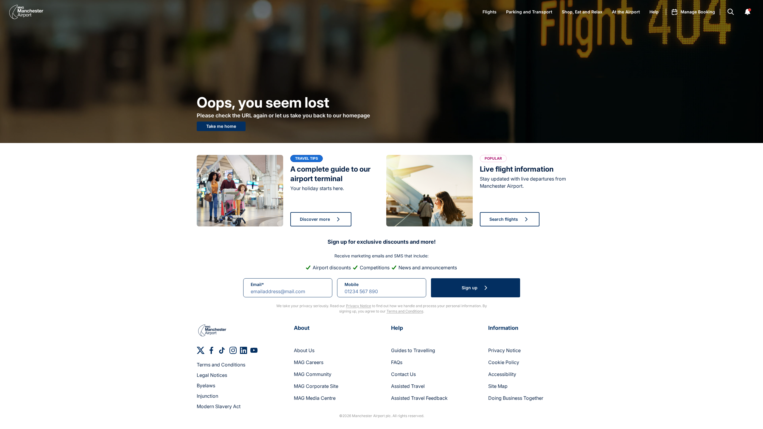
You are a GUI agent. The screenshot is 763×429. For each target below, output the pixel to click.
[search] (731, 12)
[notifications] (747, 12)
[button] (693, 11)
